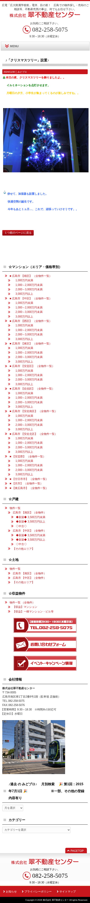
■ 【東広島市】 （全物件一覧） (29, 488)
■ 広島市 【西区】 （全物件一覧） (31, 321)
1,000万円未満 (23, 280)
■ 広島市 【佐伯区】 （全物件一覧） (32, 388)
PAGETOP (77, 850)
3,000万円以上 (23, 293)
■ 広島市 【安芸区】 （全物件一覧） (32, 366)
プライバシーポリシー (38, 891)
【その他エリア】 (24, 548)
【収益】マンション (25, 606)
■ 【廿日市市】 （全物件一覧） (29, 479)
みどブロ (22, 72)
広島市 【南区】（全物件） (29, 512)
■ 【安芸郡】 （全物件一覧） (28, 456)
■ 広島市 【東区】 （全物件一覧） (31, 343)
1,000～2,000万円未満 (27, 285)
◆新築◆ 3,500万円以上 (30, 521)
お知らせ (11, 891)
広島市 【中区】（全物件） (29, 530)
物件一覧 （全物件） (22, 602)
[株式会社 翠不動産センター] (45, 16)
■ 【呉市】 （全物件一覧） (26, 483)
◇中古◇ (21, 526)
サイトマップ (67, 891)
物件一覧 (15, 508)
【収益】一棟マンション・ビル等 (33, 611)
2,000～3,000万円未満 (27, 289)
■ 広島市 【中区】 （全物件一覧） (31, 298)
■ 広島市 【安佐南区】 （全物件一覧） (33, 411)
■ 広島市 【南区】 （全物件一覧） (31, 275)
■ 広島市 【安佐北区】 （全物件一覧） (33, 433)
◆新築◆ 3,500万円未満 (30, 517)
